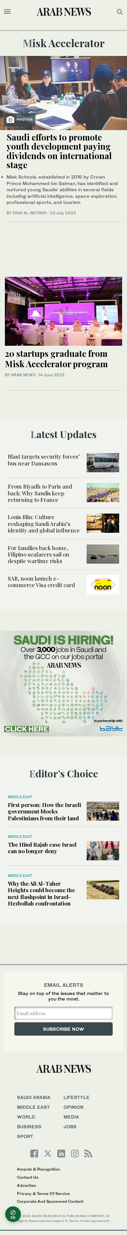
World (26, 1117)
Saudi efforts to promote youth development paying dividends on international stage (59, 151)
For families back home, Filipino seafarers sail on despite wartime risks (38, 554)
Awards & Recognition (38, 1169)
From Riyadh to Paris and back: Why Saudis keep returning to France (40, 493)
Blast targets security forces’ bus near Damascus (44, 459)
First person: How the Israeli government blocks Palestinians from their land (44, 811)
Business (29, 1126)
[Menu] (7, 11)
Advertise (26, 1185)
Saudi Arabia (33, 1097)
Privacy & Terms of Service (43, 1193)
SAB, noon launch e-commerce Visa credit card (41, 581)
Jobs (70, 1126)
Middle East (20, 797)
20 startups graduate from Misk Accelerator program (56, 358)
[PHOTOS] (63, 92)
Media (71, 1117)
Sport (25, 1136)
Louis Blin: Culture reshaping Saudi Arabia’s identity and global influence (44, 523)
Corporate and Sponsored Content (50, 1201)
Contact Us (27, 1177)
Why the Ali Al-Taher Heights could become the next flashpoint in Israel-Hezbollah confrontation (41, 893)
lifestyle (77, 1097)
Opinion (74, 1107)
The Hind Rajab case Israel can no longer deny (42, 847)
